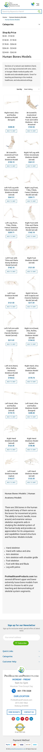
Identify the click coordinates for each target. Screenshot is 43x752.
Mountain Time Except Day (21, 686)
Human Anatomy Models (17, 17)
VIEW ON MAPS (14, 712)
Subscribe (22, 643)
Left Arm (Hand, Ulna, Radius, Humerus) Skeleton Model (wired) (11, 370)
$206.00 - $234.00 (9, 48)
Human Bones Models (12, 20)
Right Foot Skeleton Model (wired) (31, 260)
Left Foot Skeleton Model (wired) (11, 295)
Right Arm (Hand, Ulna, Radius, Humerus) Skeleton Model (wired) (32, 333)
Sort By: (19, 89)
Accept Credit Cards (20, 732)
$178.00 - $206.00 (9, 44)
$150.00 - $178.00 (9, 40)
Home (5, 17)
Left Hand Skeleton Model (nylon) (11, 473)
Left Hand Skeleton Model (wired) (31, 473)
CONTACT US (29, 712)
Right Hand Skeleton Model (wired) (11, 441)
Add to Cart (11, 131)
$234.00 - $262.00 (9, 52)
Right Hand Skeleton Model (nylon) (31, 441)
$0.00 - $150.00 (8, 36)
